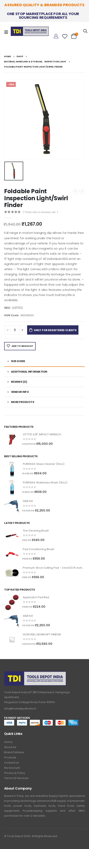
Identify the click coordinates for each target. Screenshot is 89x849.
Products (10, 757)
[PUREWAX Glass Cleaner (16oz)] (12, 469)
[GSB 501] (12, 506)
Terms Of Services (16, 778)
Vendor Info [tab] (20, 392)
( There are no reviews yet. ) (40, 212)
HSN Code (11, 315)
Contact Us (11, 763)
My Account (12, 768)
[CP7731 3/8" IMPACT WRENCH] (12, 439)
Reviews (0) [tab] (19, 382)
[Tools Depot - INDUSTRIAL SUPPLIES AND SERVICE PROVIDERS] (30, 30)
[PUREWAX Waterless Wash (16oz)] (12, 487)
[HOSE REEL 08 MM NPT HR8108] (12, 639)
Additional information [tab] (29, 372)
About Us (10, 747)
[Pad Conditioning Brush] (12, 554)
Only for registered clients (55, 330)
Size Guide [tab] (18, 361)
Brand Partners (14, 752)
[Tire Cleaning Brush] (12, 536)
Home (8, 742)
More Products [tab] (22, 402)
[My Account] (56, 36)
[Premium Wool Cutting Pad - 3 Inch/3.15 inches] (12, 573)
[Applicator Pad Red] (12, 602)
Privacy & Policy (14, 773)
